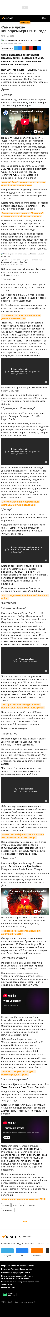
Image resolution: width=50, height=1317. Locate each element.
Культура (40, 1244)
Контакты (5, 1269)
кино (22, 1205)
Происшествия (8, 1244)
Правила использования (22, 1266)
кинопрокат (31, 1205)
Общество (5, 1205)
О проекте (5, 1266)
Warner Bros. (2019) (15, 44)
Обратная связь (8, 1288)
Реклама (14, 1269)
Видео (20, 1244)
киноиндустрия (7, 1210)
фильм (15, 1205)
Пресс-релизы (26, 1269)
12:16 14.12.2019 (7, 36)
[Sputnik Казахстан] (7, 19)
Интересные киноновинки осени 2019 (23, 1199)
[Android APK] (9, 1295)
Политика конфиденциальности (15, 1272)
